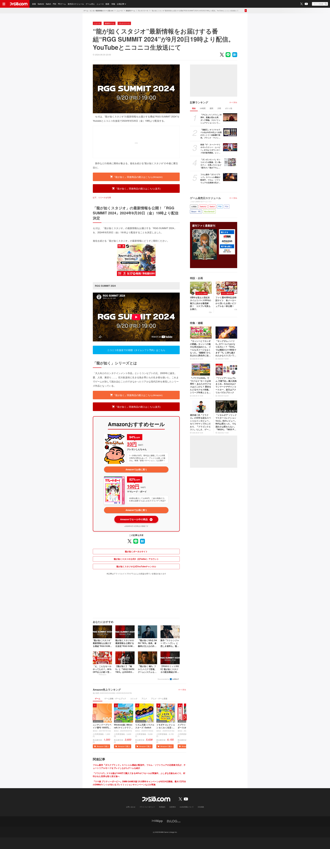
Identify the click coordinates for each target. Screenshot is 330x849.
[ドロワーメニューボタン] (4, 4)
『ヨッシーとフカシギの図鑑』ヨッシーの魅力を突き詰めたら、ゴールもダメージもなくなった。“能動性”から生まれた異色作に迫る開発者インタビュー (200, 348)
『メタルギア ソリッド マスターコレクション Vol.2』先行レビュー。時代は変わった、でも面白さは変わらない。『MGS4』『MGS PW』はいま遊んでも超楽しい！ (226, 422)
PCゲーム (62, 4)
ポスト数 (228, 108)
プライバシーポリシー (147, 807)
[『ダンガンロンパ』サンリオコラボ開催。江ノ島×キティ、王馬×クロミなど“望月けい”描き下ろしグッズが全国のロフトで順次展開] (230, 162)
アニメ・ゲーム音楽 (159, 698)
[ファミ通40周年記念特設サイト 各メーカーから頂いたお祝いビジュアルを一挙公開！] (226, 288)
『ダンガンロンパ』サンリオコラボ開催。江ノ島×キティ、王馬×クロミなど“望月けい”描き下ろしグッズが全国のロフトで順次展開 (210, 163)
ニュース (100, 4)
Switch (48, 4)
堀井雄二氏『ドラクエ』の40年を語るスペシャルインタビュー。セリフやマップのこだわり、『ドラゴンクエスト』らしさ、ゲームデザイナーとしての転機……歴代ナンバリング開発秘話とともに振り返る (200, 422)
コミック (133, 698)
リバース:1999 (201, 293)
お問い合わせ (130, 807)
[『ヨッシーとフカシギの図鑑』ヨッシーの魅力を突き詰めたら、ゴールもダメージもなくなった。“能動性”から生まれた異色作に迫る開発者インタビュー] (201, 332)
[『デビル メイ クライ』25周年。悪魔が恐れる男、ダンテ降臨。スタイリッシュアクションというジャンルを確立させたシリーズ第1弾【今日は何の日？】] (230, 117)
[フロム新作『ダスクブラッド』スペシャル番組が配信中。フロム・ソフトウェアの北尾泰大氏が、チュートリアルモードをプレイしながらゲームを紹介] (230, 177)
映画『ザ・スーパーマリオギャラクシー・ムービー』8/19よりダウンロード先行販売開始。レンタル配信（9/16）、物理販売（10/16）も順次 (210, 148)
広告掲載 (201, 807)
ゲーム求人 (90, 4)
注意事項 (172, 807)
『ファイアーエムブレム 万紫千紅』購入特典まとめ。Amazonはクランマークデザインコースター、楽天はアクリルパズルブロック (226, 385)
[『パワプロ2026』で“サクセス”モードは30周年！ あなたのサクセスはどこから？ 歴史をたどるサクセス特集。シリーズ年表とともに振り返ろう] (201, 369)
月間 (219, 108)
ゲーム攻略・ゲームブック (115, 698)
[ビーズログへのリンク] (173, 820)
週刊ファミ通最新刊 (203, 225)
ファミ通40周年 (227, 293)
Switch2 (41, 4)
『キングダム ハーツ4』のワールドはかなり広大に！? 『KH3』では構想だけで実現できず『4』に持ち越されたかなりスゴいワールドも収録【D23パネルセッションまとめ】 (226, 348)
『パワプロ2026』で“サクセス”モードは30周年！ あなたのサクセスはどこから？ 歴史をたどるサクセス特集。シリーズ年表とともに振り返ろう (200, 385)
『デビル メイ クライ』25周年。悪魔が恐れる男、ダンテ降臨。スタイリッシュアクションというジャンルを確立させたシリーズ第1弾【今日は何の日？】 (211, 118)
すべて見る (182, 689)
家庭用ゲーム (130, 10)
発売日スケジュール (76, 4)
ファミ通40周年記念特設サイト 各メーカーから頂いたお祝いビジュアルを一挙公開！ (226, 302)
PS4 (226, 206)
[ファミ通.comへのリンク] (18, 3)
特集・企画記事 (118, 4)
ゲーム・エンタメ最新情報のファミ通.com (98, 10)
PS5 (54, 4)
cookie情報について (187, 807)
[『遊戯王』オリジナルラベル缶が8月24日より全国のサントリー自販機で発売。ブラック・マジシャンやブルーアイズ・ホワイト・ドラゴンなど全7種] (230, 132)
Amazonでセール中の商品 (136, 519)
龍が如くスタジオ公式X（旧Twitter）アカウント (136, 558)
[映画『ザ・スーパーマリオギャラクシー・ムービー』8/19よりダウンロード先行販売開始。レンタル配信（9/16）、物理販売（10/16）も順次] (230, 147)
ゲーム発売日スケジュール (205, 198)
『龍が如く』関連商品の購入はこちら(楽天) (138, 188)
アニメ (144, 698)
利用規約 (162, 807)
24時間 (202, 108)
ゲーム (97, 698)
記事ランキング (199, 102)
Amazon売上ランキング (107, 689)
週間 (211, 108)
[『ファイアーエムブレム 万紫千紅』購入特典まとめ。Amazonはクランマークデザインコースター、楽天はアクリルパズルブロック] (226, 369)
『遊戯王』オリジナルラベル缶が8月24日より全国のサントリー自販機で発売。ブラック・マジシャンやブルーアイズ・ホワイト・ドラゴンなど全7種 (211, 133)
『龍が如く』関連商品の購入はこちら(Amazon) (138, 177)
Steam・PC (196, 211)
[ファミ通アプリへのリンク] (157, 820)
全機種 (194, 206)
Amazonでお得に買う (136, 469)
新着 (34, 4)
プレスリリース (143, 10)
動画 (107, 4)
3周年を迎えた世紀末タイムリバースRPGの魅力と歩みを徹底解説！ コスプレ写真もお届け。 (200, 303)
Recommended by (164, 679)
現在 (194, 108)
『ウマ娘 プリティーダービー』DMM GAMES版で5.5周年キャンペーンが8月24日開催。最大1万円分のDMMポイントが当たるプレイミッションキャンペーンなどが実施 (139, 783)
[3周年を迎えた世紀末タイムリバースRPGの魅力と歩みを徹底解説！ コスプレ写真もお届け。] (201, 288)
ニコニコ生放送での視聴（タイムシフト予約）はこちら (136, 350)
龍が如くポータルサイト (136, 551)
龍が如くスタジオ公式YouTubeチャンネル (136, 566)
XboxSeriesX (209, 211)
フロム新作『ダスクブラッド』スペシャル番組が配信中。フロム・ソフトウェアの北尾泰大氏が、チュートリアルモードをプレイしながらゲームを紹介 (139, 766)
